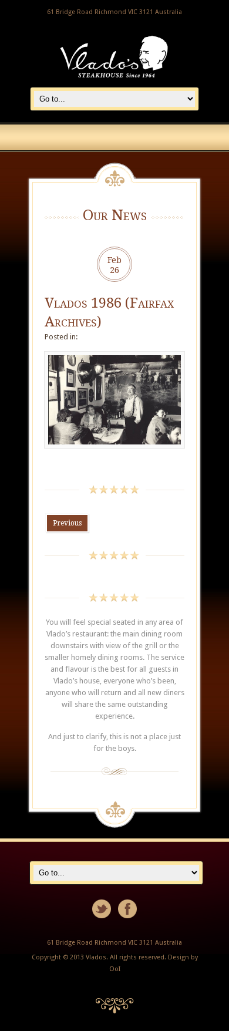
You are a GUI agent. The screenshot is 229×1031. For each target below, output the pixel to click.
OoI (114, 969)
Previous (67, 523)
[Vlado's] (114, 80)
